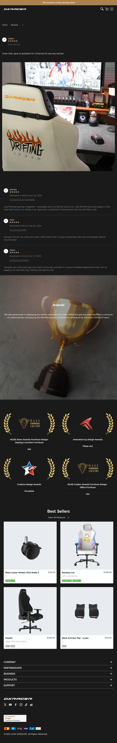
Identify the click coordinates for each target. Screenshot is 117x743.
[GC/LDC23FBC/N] (30, 611)
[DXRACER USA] (52, 9)
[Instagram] (22, 705)
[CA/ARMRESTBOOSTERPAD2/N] (86, 611)
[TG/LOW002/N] (30, 546)
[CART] (106, 9)
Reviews (14, 25)
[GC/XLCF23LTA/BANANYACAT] (86, 546)
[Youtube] (11, 705)
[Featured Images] (58, 116)
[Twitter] (6, 705)
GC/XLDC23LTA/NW (19, 260)
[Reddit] (32, 705)
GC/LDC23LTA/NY (18, 230)
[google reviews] (15, 718)
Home (4, 25)
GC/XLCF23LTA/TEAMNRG (22, 199)
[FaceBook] (16, 705)
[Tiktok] (27, 705)
